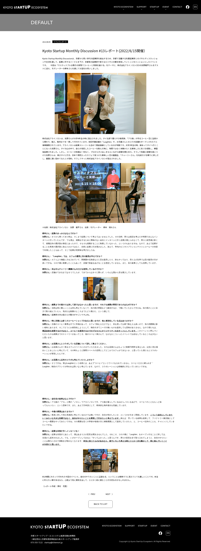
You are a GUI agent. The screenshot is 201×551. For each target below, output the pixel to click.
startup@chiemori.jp (53, 542)
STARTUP (154, 7)
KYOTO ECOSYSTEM (123, 7)
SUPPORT (141, 7)
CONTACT (177, 7)
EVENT (165, 7)
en (195, 7)
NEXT (108, 494)
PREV (93, 494)
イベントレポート (60, 41)
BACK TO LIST (100, 504)
